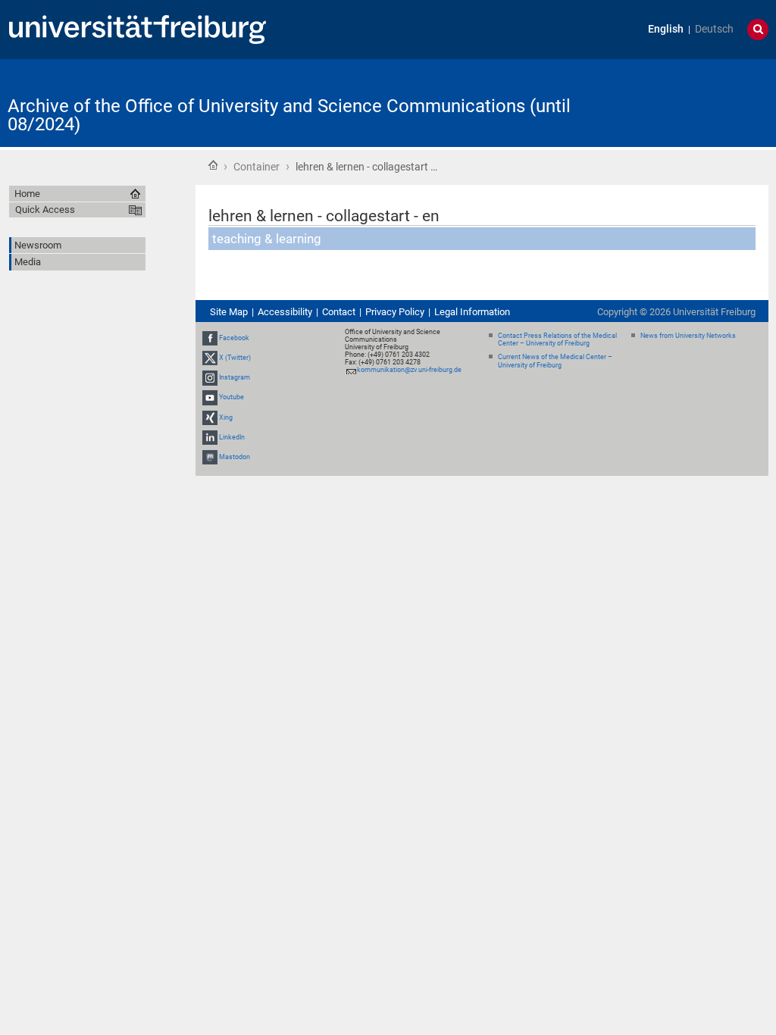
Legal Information (472, 311)
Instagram (234, 377)
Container (256, 167)
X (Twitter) (235, 357)
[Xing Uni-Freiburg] (209, 417)
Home (212, 165)
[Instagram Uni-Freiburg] (209, 377)
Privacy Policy (394, 311)
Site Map (229, 311)
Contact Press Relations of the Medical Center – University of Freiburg (557, 340)
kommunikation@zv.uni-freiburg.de (409, 370)
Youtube (231, 397)
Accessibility (285, 311)
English (666, 29)
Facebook (234, 338)
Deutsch (714, 29)
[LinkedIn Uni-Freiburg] (209, 437)
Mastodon (234, 457)
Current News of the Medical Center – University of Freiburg (555, 361)
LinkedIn (232, 437)
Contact (338, 311)
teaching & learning (266, 238)
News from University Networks (688, 335)
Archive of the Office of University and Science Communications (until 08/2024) (289, 115)
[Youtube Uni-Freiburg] (209, 397)
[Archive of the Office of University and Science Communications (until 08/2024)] (694, 102)
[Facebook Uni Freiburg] (209, 338)
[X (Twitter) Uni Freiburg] (209, 357)
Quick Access (45, 209)
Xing (226, 417)
